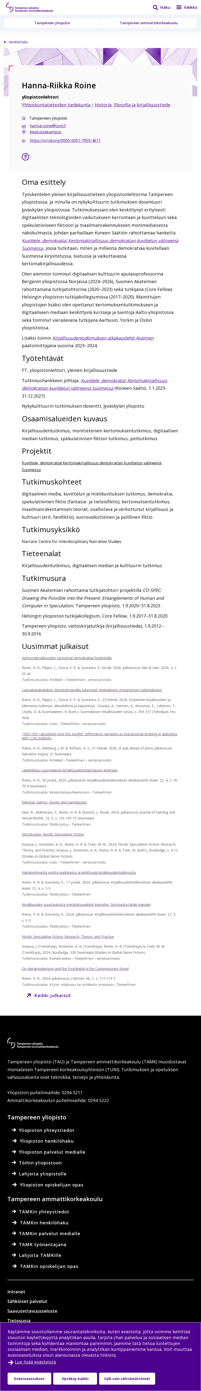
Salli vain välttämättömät (127, 1378)
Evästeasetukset (29, 1378)
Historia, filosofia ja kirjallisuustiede (132, 105)
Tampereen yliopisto (52, 23)
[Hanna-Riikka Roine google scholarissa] (25, 157)
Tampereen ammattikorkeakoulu (149, 23)
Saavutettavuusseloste (32, 1311)
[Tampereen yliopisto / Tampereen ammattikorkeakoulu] (34, 7)
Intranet (16, 1292)
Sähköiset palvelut (27, 1301)
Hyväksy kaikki (75, 1378)
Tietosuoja (19, 1320)
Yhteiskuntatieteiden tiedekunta (56, 105)
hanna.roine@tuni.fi (48, 125)
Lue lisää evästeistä (35, 1362)
